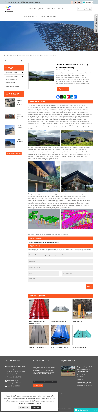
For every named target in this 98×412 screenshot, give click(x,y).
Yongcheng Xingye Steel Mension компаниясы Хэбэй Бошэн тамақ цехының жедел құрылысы (84, 371)
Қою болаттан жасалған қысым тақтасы (37, 322)
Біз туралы (32, 8)
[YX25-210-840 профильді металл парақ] (39, 335)
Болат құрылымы (11, 72)
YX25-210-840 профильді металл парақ (37, 348)
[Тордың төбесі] (82, 309)
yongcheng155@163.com (32, 2)
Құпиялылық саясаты (33, 403)
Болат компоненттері (52, 242)
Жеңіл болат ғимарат (12, 86)
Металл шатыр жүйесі (50, 55)
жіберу (89, 286)
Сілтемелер (61, 408)
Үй (24, 8)
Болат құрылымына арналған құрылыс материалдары (28, 55)
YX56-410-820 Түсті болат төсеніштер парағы (59, 348)
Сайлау (61, 8)
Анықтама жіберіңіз (31, 16)
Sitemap (70, 408)
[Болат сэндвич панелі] (60, 309)
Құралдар (41, 8)
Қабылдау (36, 407)
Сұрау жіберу (63, 89)
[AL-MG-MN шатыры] (82, 335)
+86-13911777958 (17, 377)
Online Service (83, 410)
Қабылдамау (24, 407)
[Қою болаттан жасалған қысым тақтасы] (39, 309)
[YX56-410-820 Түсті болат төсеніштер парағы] (60, 335)
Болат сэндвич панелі (58, 321)
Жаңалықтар (51, 8)
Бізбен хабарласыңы (48, 16)
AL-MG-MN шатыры (79, 347)
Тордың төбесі (77, 321)
